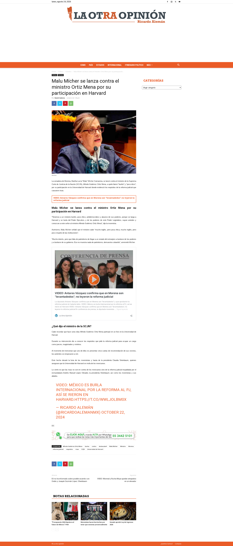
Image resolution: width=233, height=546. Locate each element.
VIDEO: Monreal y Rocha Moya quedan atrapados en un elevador (116, 480)
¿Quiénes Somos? (167, 544)
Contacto (178, 544)
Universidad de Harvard (95, 449)
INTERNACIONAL (115, 65)
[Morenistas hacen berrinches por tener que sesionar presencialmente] (94, 511)
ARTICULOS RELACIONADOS (74, 491)
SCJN (83, 449)
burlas (87, 446)
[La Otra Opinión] (116, 15)
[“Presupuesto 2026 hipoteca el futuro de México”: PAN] (65, 511)
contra (94, 446)
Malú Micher (113, 446)
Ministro (123, 446)
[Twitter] (175, 1)
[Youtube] (179, 1)
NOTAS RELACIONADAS (71, 496)
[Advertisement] (116, 44)
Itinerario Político (134, 65)
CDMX (83, 65)
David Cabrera (60, 98)
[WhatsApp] (70, 103)
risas (77, 449)
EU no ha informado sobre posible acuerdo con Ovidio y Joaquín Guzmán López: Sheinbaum (70, 480)
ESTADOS (100, 65)
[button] (178, 65)
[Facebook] (167, 1)
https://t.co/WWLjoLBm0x (100, 399)
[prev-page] (53, 529)
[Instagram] (171, 1)
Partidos (68, 72)
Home (54, 72)
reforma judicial (58, 449)
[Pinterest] (65, 103)
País (91, 65)
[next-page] (57, 529)
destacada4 (103, 446)
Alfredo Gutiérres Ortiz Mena (72, 446)
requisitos (69, 449)
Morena (131, 446)
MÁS (149, 65)
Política (60, 72)
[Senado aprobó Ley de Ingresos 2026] (123, 511)
